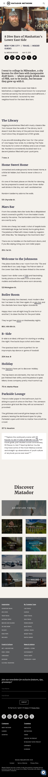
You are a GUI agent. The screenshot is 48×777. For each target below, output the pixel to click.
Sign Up (39, 398)
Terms (27, 403)
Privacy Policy (37, 403)
